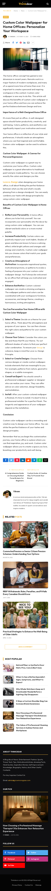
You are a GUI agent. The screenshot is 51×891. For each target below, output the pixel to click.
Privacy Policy (17, 885)
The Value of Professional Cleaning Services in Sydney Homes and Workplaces (32, 728)
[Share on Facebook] (13, 42)
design (40, 347)
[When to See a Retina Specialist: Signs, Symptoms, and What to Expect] (8, 679)
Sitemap (38, 885)
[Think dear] (25, 4)
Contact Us (29, 885)
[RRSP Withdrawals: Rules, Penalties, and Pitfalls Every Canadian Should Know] (25, 575)
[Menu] (3, 3)
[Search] (47, 3)
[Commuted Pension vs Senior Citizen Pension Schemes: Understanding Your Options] (25, 534)
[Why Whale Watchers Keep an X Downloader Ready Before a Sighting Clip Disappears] (8, 692)
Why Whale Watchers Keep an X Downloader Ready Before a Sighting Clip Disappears (30, 692)
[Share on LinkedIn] (24, 42)
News (6, 17)
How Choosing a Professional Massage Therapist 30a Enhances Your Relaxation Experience (31, 716)
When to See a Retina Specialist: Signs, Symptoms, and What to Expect (30, 680)
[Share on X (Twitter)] (17, 42)
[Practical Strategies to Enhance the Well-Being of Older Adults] (25, 615)
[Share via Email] (28, 42)
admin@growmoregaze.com (19, 780)
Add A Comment (25, 647)
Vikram (12, 36)
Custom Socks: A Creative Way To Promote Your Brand (37, 475)
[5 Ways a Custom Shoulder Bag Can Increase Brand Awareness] (8, 704)
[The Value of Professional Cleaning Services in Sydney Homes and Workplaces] (8, 728)
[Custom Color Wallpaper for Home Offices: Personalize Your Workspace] (25, 59)
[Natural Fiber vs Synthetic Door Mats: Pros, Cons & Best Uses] (8, 668)
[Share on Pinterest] (20, 42)
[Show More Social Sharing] (33, 42)
